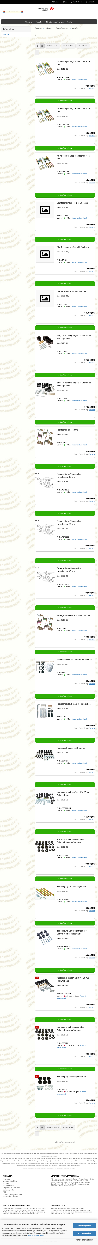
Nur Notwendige (84, 1233)
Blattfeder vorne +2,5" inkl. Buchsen (73, 247)
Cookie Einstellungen (10, 1196)
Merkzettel (91, 2)
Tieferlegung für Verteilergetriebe (71, 886)
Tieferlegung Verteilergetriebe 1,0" (72, 1076)
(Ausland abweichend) (79, 79)
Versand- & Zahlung (10, 1181)
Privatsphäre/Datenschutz (12, 1194)
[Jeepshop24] (13, 11)
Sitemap (6, 34)
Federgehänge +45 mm (67, 430)
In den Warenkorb (65, 101)
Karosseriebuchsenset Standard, (71, 748)
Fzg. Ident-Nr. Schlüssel (11, 1188)
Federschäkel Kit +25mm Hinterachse (73, 704)
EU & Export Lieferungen (55, 22)
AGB (4, 1192)
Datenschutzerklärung (36, 1235)
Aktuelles (39, 22)
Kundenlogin (77, 2)
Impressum (7, 1179)
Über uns (28, 22)
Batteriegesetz (8, 1190)
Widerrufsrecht (8, 1185)
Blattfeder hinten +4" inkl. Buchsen (72, 203)
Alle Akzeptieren (84, 1226)
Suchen (56, 2)
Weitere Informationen (84, 1240)
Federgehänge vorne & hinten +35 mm (74, 615)
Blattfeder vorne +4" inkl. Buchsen (72, 291)
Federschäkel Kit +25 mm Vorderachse (74, 659)
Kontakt (6, 1183)
